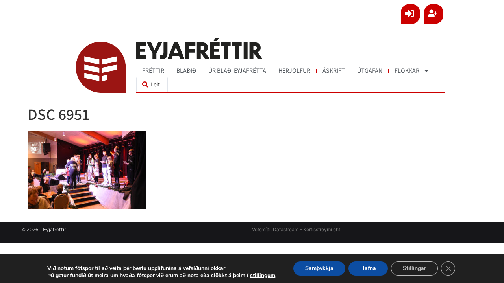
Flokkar (407, 70)
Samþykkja (319, 268)
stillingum (262, 275)
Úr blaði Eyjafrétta (237, 70)
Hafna (368, 268)
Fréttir (153, 70)
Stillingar (414, 268)
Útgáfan (369, 70)
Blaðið (186, 70)
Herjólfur (294, 70)
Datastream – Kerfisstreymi (302, 229)
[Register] (433, 14)
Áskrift (333, 70)
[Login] (410, 14)
